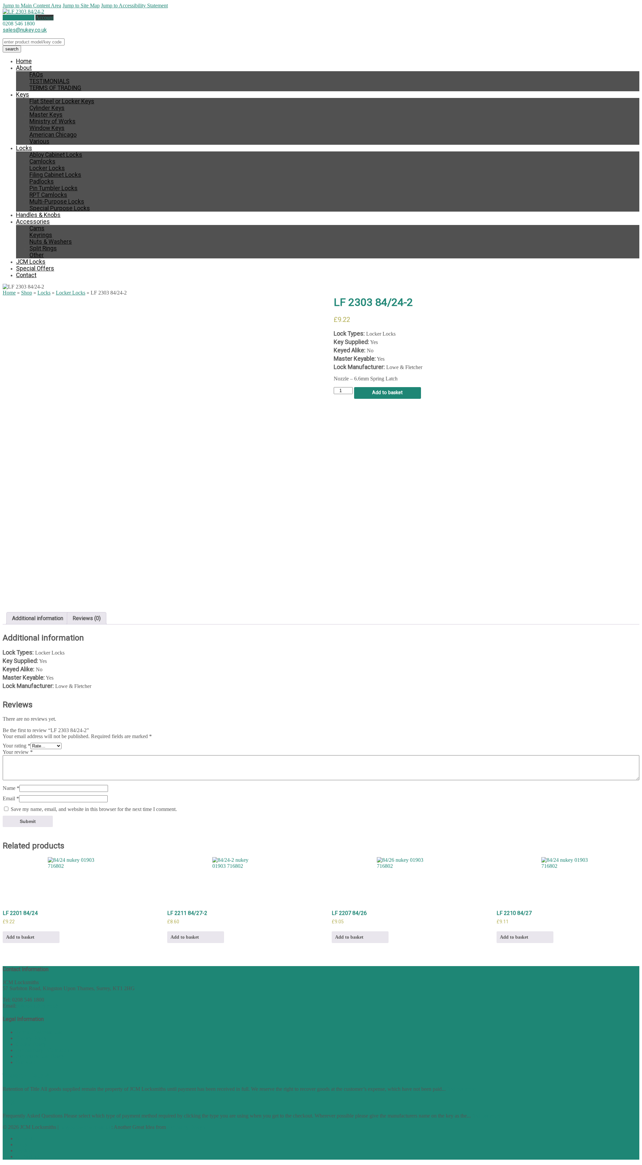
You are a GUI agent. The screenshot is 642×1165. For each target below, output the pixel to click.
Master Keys (46, 114)
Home (24, 61)
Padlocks (41, 181)
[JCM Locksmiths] (23, 11)
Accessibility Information (42, 1050)
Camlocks (42, 161)
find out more (461, 1089)
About (24, 68)
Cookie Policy (31, 1044)
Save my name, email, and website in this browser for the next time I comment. (94, 809)
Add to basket (387, 392)
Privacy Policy (31, 1038)
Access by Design (186, 1127)
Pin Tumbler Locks (53, 188)
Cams (36, 228)
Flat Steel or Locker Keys (61, 101)
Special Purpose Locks (59, 208)
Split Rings (43, 248)
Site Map (25, 1062)
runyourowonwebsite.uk (85, 1127)
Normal (24, 1138)
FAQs (36, 74)
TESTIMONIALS (49, 81)
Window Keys (47, 128)
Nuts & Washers (50, 241)
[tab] (37, 618)
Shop (26, 293)
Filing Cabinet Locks (55, 174)
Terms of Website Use (39, 1032)
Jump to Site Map (81, 5)
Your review (18, 752)
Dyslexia (25, 1150)
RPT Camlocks (48, 195)
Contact (26, 275)
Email (11, 798)
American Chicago (53, 134)
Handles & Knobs (38, 215)
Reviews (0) (87, 618)
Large (22, 1144)
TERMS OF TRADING (55, 88)
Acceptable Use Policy (40, 1056)
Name (11, 788)
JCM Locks (30, 261)
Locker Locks (47, 168)
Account (44, 17)
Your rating (16, 745)
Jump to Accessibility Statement (134, 5)
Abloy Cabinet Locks (55, 154)
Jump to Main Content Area (32, 5)
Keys (22, 94)
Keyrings (40, 235)
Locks (24, 148)
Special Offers (35, 268)
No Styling (27, 1156)
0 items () (18, 17)
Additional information (37, 618)
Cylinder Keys (47, 108)
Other (36, 255)
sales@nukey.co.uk (25, 30)
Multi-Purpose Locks (56, 201)
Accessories (33, 221)
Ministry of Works (52, 121)
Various (39, 141)
